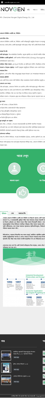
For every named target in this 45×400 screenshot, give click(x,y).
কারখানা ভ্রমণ (14, 180)
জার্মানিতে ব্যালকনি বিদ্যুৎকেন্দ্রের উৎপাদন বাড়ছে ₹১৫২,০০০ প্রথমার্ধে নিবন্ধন (24, 353)
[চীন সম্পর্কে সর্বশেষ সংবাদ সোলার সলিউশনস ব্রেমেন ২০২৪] (6, 380)
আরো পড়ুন (16, 357)
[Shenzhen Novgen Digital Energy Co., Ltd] (12, 9)
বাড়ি (28, 10)
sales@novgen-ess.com (12, 2)
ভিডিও (43, 10)
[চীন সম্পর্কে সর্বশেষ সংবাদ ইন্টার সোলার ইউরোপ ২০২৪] (6, 367)
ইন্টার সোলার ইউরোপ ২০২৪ (20, 364)
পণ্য (34, 10)
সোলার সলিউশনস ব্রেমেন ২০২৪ (21, 376)
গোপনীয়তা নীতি (14, 396)
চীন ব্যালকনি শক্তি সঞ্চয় (24, 396)
